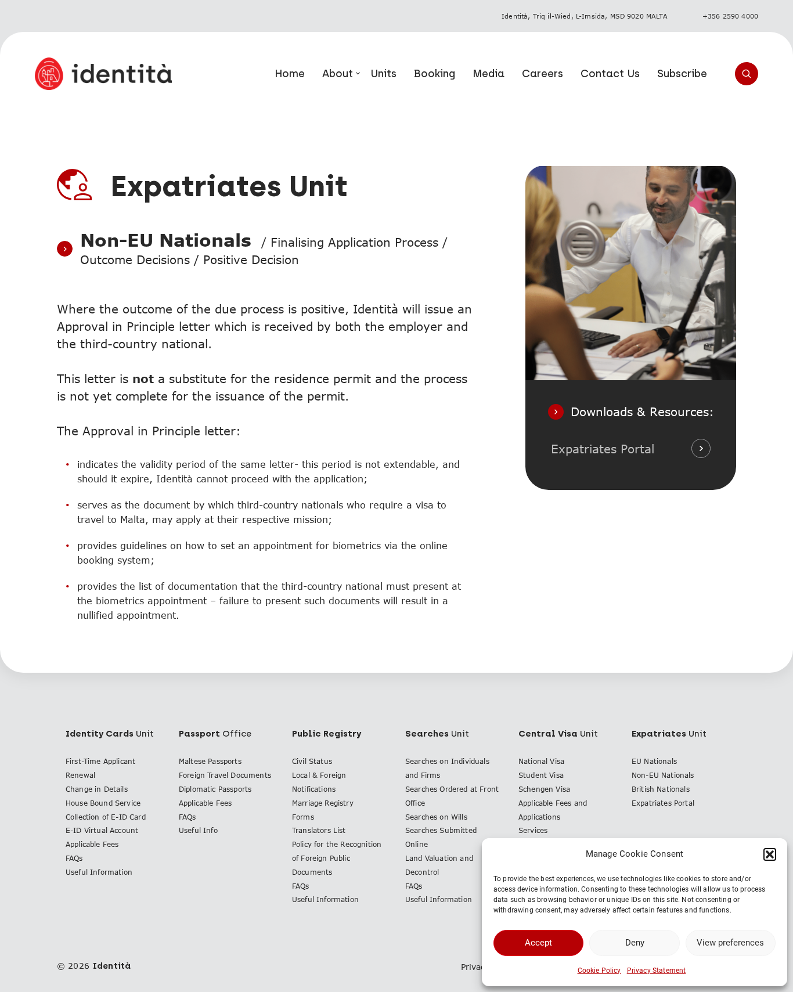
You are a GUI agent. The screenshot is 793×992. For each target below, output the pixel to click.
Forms (303, 817)
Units (383, 73)
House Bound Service (103, 803)
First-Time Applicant (100, 761)
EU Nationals (654, 761)
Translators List (319, 830)
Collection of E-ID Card (106, 817)
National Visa (541, 761)
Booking (434, 73)
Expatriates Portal (602, 449)
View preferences (730, 942)
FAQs (74, 858)
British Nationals (661, 789)
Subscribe (682, 73)
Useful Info (198, 830)
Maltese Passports (210, 761)
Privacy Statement (656, 970)
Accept (538, 942)
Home (290, 73)
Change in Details (97, 789)
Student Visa (541, 775)
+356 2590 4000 (730, 16)
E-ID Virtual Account (102, 830)
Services (532, 830)
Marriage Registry (323, 803)
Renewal (80, 775)
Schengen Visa (544, 789)
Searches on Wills (436, 817)
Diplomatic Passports (215, 789)
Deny (634, 942)
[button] (770, 854)
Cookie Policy (599, 970)
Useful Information (99, 872)
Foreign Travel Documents (225, 775)
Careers (542, 73)
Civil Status (312, 761)
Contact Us (610, 73)
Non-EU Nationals (663, 775)
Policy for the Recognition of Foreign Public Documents (336, 858)
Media (488, 73)
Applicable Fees (92, 844)
